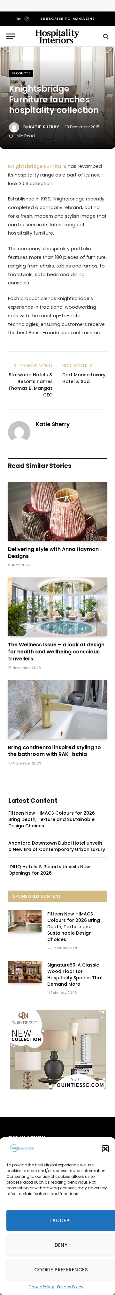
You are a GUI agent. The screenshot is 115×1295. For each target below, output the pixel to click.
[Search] (105, 36)
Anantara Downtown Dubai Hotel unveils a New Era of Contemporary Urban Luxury (56, 846)
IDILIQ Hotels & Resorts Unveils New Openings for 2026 (49, 869)
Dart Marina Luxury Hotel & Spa (83, 378)
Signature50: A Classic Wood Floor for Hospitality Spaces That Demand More (75, 974)
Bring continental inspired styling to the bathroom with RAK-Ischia (54, 751)
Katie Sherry (44, 127)
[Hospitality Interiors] (57, 36)
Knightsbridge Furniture (37, 166)
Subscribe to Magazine (67, 18)
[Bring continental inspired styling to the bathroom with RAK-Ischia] (57, 709)
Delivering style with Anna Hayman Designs (53, 553)
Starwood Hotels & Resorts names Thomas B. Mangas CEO (30, 385)
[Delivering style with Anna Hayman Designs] (57, 511)
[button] (105, 1149)
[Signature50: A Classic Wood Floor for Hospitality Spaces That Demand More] (25, 972)
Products (21, 73)
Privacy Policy (70, 1287)
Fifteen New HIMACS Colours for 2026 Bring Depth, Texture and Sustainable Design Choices (51, 819)
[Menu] (10, 36)
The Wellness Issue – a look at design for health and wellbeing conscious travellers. (56, 651)
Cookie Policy (41, 1287)
